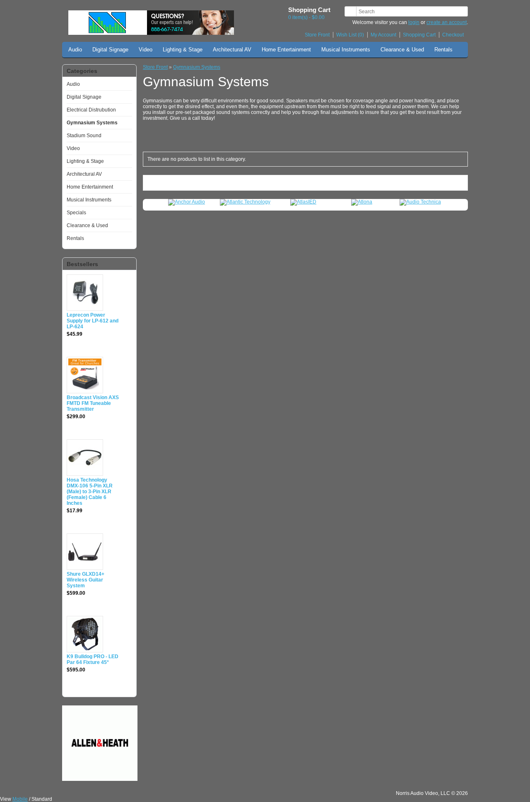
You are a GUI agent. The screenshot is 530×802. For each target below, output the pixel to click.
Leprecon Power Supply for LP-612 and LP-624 (92, 321)
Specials (76, 213)
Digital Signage (110, 49)
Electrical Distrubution (91, 110)
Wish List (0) (350, 35)
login (413, 22)
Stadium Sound (84, 135)
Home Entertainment (286, 49)
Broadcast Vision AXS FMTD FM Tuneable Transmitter (93, 403)
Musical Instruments (345, 49)
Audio (75, 49)
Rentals (443, 49)
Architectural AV (232, 49)
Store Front (317, 35)
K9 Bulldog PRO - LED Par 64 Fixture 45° (92, 659)
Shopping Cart (419, 35)
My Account (383, 35)
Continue (449, 183)
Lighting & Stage (182, 49)
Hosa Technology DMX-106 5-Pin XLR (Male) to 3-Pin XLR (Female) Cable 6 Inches (90, 491)
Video (145, 49)
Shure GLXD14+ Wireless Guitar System (85, 580)
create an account (446, 22)
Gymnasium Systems (92, 123)
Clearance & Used (402, 49)
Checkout (453, 35)
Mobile (20, 799)
